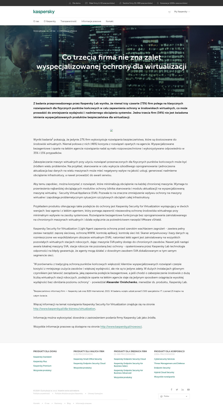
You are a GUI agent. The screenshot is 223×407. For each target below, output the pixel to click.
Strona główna (39, 31)
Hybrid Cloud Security (164, 372)
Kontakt (109, 21)
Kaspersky (44, 10)
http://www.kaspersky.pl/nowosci (121, 326)
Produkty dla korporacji (169, 351)
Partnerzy (58, 403)
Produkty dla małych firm (89, 351)
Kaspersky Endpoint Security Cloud (89, 364)
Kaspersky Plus (40, 362)
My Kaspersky (180, 12)
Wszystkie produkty (42, 371)
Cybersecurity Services (164, 359)
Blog (69, 403)
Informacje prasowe (91, 21)
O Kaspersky (50, 21)
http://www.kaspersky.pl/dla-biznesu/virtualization (64, 308)
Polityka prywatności (41, 394)
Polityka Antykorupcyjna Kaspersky (69, 394)
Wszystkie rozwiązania (164, 377)
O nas (36, 21)
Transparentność (69, 21)
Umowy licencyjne (95, 394)
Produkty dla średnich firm (130, 351)
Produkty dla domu (45, 351)
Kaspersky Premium (42, 366)
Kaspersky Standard (42, 357)
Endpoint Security (162, 368)
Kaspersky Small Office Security (88, 359)
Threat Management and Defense (169, 364)
